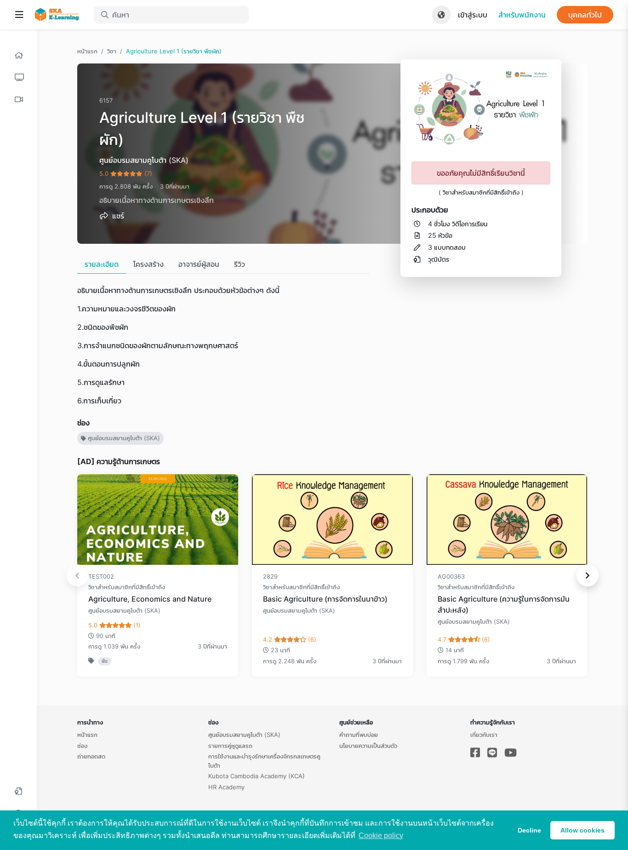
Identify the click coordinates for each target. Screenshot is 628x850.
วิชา (111, 51)
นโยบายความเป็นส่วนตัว (368, 745)
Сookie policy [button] (381, 835)
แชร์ (117, 215)
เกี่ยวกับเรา (483, 734)
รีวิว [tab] (239, 264)
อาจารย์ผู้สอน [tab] (198, 264)
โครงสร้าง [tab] (148, 264)
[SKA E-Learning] (58, 15)
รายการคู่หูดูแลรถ (230, 745)
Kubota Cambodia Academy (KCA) (256, 776)
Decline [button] (529, 830)
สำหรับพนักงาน (522, 14)
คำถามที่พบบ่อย (358, 734)
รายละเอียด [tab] (102, 264)
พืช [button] (105, 661)
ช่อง (82, 745)
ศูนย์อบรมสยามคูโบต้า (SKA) (123, 438)
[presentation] (77, 575)
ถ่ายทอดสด (91, 756)
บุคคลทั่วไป (585, 14)
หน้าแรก (87, 51)
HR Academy (226, 787)
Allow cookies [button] (582, 830)
